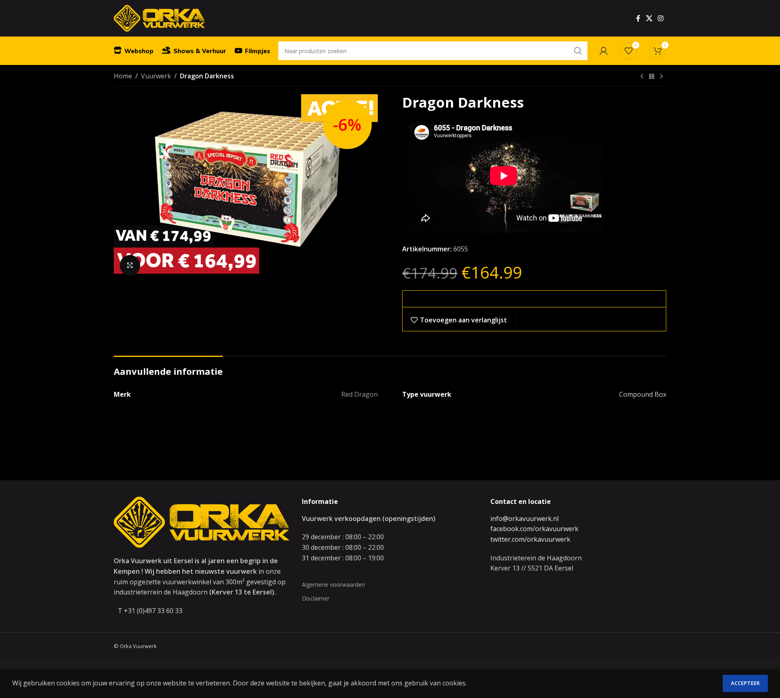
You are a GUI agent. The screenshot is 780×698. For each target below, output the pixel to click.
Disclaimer (315, 598)
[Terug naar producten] (651, 77)
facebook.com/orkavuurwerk (534, 528)
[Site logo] (159, 17)
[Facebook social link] (638, 18)
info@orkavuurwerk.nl (524, 518)
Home (123, 75)
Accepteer (745, 683)
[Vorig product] (642, 77)
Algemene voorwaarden (333, 584)
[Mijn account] (604, 51)
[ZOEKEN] (578, 50)
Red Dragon (359, 394)
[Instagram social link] (660, 18)
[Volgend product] (661, 77)
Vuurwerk (156, 75)
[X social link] (649, 18)
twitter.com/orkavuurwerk (530, 539)
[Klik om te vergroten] (130, 265)
